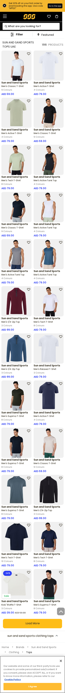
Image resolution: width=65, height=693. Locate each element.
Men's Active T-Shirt (44, 86)
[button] (17, 34)
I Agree (32, 686)
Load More (32, 623)
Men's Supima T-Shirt (12, 416)
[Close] (61, 661)
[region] (32, 674)
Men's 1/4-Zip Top (10, 321)
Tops (29, 652)
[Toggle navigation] (5, 16)
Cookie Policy (12, 679)
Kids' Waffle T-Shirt (11, 604)
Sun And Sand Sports (43, 647)
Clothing (14, 652)
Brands (20, 647)
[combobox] (31, 26)
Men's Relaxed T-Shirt (45, 369)
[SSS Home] (29, 16)
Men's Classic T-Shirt (12, 86)
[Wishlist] (49, 16)
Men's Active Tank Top (45, 180)
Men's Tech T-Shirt (11, 180)
